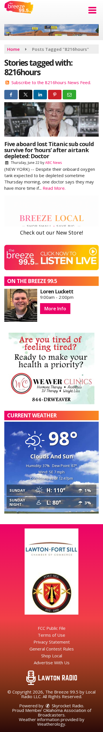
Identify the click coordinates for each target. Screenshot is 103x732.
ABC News (53, 162)
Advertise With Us (52, 662)
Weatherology (51, 724)
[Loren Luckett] (20, 305)
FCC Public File (52, 628)
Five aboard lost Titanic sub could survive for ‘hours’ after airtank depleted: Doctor (49, 150)
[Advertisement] (51, 30)
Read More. (54, 188)
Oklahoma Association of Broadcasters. (64, 712)
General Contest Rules (51, 649)
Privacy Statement (51, 642)
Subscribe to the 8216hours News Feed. (51, 82)
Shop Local (51, 656)
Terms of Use (51, 635)
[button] (92, 10)
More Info (55, 308)
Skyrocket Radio (67, 705)
